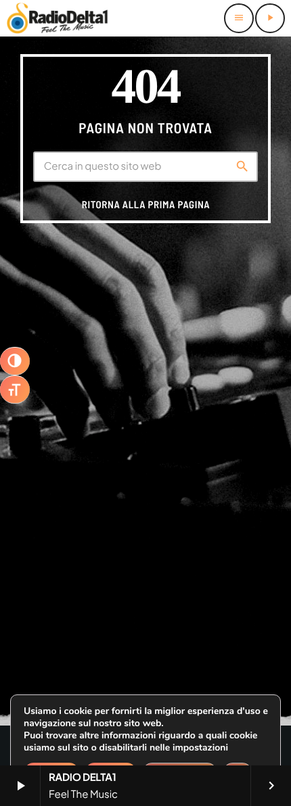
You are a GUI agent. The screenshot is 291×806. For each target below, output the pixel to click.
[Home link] (57, 18)
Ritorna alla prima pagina (146, 204)
